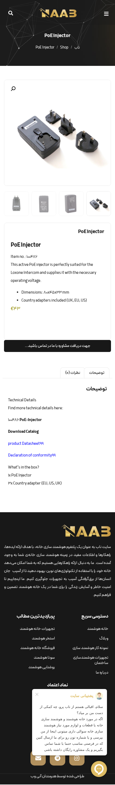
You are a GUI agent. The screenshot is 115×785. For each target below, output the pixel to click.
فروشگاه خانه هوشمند (37, 648)
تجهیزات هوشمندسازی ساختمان (90, 660)
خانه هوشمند (97, 629)
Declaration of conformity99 (32, 455)
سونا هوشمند (44, 658)
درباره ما (102, 673)
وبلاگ (103, 638)
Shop (64, 47)
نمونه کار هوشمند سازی (90, 648)
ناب (77, 47)
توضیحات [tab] (96, 373)
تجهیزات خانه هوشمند (37, 629)
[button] (107, 13)
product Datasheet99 (26, 444)
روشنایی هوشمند (41, 667)
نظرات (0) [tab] (72, 373)
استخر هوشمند (43, 638)
